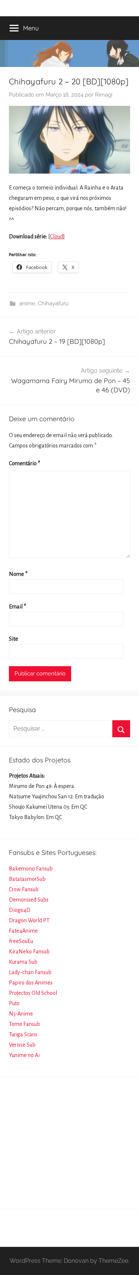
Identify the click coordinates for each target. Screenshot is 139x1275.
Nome (18, 574)
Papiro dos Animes (31, 983)
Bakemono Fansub (31, 869)
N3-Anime (21, 1014)
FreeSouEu (21, 941)
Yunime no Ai (24, 1055)
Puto (14, 1003)
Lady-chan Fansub (30, 972)
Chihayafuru (53, 303)
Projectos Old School (33, 993)
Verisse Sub (22, 1045)
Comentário (24, 463)
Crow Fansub (24, 889)
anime (27, 303)
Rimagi (103, 94)
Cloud (56, 236)
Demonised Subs (29, 900)
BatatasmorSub (27, 879)
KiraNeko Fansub (29, 951)
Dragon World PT (29, 920)
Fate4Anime (23, 931)
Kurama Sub (23, 962)
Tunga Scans (23, 1034)
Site (13, 639)
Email (17, 607)
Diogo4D (19, 910)
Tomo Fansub (24, 1024)
